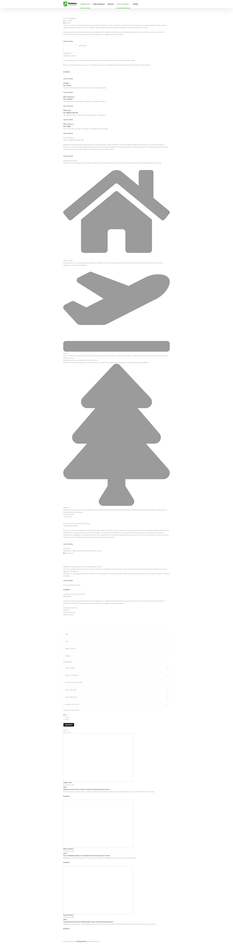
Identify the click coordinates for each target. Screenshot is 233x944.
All (66, 715)
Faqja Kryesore (85, 4)
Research (70, 915)
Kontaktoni (66, 72)
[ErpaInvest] (70, 4)
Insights (65, 782)
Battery (65, 849)
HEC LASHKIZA (68, 99)
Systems (70, 849)
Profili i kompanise (99, 4)
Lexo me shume (68, 41)
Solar (70, 782)
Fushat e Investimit (122, 4)
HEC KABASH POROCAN (70, 113)
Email (66, 717)
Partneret (111, 4)
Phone (67, 719)
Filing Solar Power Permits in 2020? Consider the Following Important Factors (86, 789)
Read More (66, 796)
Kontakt (135, 4)
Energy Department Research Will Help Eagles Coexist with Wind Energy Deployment (88, 922)
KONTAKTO (68, 725)
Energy (65, 915)
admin (65, 787)
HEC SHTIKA (67, 85)
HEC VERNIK (67, 126)
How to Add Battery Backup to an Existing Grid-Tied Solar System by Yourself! (86, 855)
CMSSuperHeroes (81, 941)
